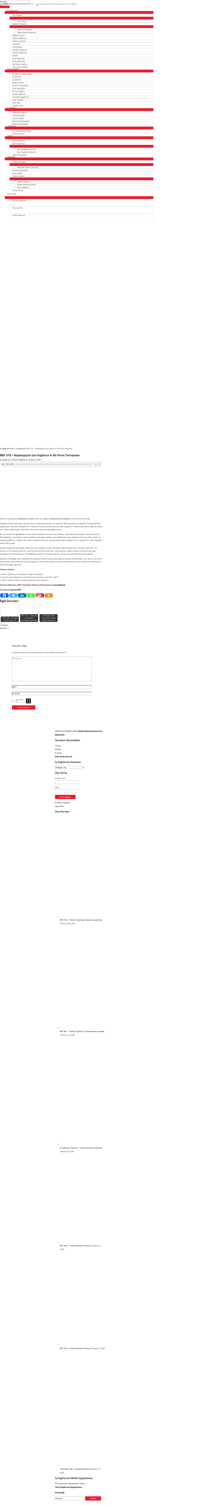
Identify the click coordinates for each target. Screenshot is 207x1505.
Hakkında (11, 156)
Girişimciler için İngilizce (59, 519)
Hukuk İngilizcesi (19, 94)
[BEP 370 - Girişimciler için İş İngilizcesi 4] (51, 514)
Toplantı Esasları (18, 115)
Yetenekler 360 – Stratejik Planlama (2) (76, 1469)
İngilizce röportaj (18, 41)
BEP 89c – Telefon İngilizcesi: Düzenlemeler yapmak (82, 1031)
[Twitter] (13, 595)
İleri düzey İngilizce (19, 64)
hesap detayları (18, 141)
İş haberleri (16, 80)
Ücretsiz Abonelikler (20, 170)
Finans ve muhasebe (20, 85)
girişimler (20, 534)
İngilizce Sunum (18, 35)
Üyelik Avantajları (19, 162)
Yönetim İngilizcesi (19, 53)
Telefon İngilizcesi (19, 38)
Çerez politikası (23, 187)
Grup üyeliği (17, 173)
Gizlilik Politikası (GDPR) (26, 185)
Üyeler (10, 135)
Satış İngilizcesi (18, 58)
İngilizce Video (18, 83)
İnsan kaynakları (18, 88)
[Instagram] (40, 595)
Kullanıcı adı (60, 778)
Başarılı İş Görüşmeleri (20, 121)
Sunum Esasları (18, 118)
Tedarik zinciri (17, 106)
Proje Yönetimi (17, 100)
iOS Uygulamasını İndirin (21, 131)
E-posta (58, 753)
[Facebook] (4, 595)
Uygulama (11, 126)
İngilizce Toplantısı (19, 24)
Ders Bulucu (21, 21)
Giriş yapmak (17, 208)
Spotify (58, 749)
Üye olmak (11, 194)
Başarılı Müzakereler (20, 124)
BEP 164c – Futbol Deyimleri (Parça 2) (76, 1246)
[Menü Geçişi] (79, 12)
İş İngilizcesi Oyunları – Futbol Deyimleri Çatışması (81, 1148)
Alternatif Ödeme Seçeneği (27, 167)
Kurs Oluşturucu (18, 143)
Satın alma (16, 103)
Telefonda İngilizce (19, 112)
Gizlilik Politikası (23, 182)
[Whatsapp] (31, 595)
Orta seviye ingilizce (20, 67)
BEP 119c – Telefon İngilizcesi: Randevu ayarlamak (81, 920)
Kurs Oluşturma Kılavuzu (26, 152)
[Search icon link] (8, 221)
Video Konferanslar (24, 29)
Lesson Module (58, 585)
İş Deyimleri (16, 77)
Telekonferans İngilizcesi (26, 32)
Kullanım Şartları (18, 176)
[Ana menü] (5, 7)
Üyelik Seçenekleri (19, 155)
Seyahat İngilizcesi (19, 50)
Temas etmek (17, 190)
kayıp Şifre (59, 806)
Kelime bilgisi (12, 69)
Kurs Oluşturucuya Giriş (26, 149)
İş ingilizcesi (12, 10)
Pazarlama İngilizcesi (20, 97)
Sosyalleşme (17, 47)
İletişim (15, 55)
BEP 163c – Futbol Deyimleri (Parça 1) (75, 1348)
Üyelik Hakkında (18, 215)
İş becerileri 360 (18, 61)
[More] (49, 595)
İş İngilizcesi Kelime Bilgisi (22, 74)
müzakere (16, 44)
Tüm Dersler (17, 15)
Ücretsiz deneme (19, 200)
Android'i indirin (18, 134)
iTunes (58, 746)
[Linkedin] (22, 595)
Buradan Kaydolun (62, 802)
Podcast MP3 (15, 590)
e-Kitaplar (11, 107)
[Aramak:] (70, 1498)
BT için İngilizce (18, 91)
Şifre (57, 787)
